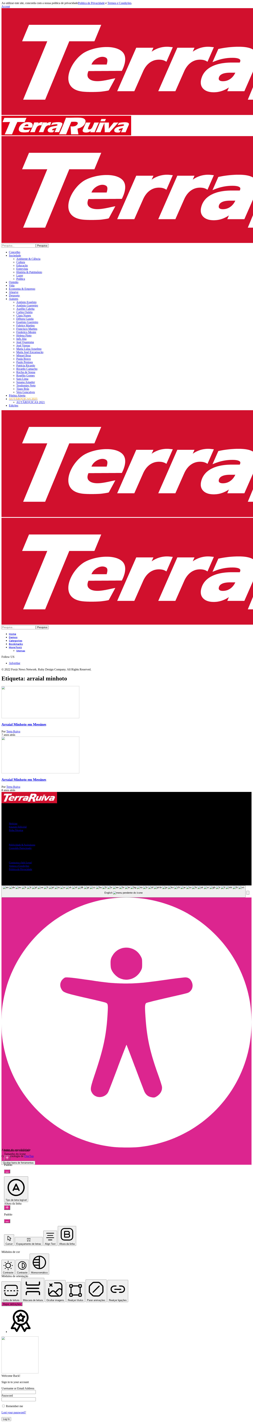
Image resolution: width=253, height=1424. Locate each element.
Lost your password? (13, 1412)
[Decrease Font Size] (7, 1171)
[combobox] (123, 891)
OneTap (29, 1156)
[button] (5, 6)
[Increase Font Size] (7, 1158)
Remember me (14, 1406)
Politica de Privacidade (91, 3)
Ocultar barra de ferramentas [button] (18, 1162)
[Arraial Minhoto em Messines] (40, 717)
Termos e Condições (119, 3)
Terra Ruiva (13, 731)
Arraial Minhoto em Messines (23, 724)
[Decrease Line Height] (7, 1221)
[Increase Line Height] (7, 1207)
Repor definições (12, 1304)
